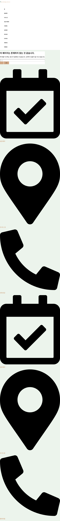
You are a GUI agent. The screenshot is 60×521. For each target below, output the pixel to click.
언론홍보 (5, 47)
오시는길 (2, 453)
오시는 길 (6, 17)
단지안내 (5, 38)
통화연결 (2, 519)
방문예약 (5, 13)
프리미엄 (5, 34)
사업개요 (5, 26)
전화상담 (2, 293)
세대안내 (5, 42)
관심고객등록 (6, 21)
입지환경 (5, 30)
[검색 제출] (2, 62)
